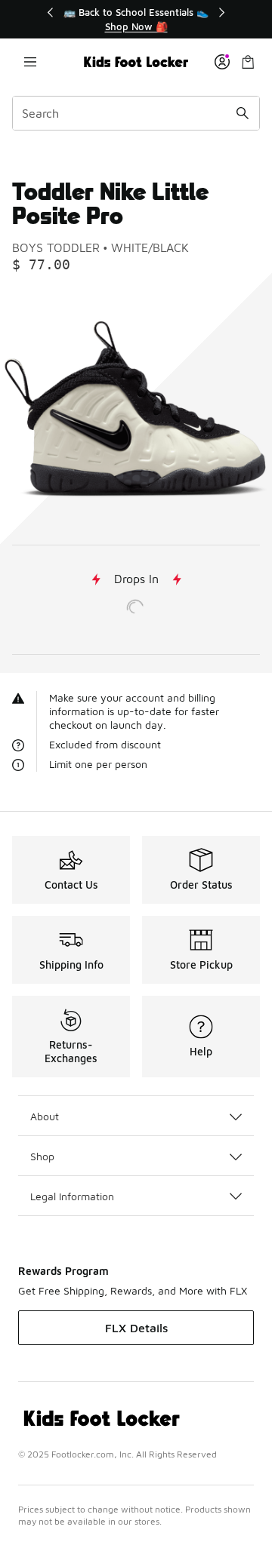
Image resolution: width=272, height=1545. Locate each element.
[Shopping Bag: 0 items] (248, 61)
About (44, 1116)
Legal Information (72, 1196)
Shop (42, 1156)
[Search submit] (242, 113)
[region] (136, 19)
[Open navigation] (30, 61)
